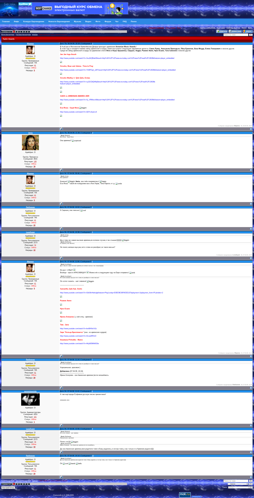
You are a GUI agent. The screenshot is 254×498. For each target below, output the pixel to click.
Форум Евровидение (7, 34)
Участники (221, 28)
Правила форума (233, 28)
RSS (250, 28)
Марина (30, 44)
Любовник (30, 207)
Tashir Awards (43, 34)
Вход (179, 28)
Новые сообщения (207, 28)
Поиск (244, 28)
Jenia (30, 133)
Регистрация (171, 28)
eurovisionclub (30, 391)
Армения (35, 34)
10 (93, 456)
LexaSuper (30, 232)
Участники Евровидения (23, 34)
